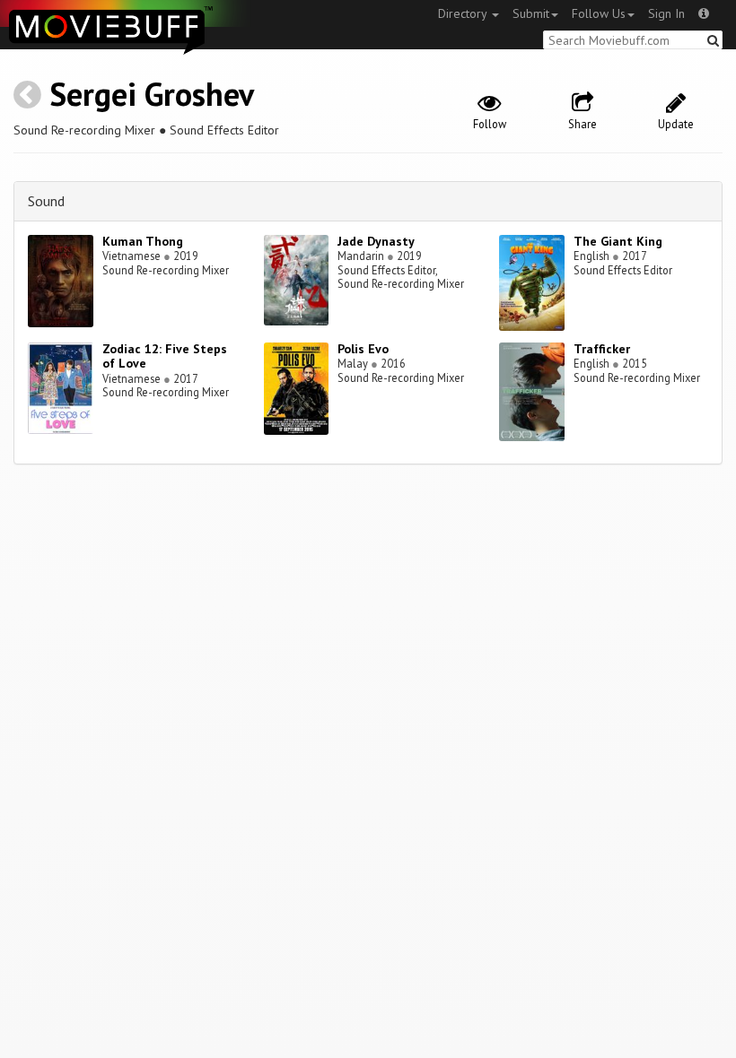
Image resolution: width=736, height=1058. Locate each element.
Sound (46, 201)
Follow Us (599, 13)
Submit (531, 13)
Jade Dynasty (376, 241)
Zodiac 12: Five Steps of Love (164, 356)
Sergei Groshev (151, 94)
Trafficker (602, 349)
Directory (464, 13)
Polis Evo (363, 349)
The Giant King (618, 241)
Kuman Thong (142, 241)
